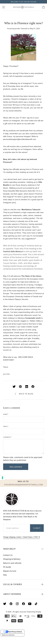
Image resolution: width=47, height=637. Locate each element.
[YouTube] (30, 604)
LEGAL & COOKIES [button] (12, 584)
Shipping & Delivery (11, 559)
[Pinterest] (11, 604)
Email (5, 426)
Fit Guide (7, 567)
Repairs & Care (9, 571)
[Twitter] (5, 604)
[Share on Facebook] (33, 386)
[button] (3, 7)
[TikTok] (36, 604)
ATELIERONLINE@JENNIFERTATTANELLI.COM (23, 484)
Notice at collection (8, 635)
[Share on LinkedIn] (27, 386)
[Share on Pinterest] (20, 386)
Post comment (16, 467)
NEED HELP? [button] (9, 549)
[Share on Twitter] (14, 386)
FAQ (5, 575)
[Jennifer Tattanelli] (11, 499)
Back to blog (26, 394)
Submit (37, 528)
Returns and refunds (12, 563)
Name (5, 414)
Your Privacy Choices (15, 631)
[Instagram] (17, 604)
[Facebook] (23, 604)
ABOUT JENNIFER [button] (12, 594)
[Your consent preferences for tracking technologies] (2, 477)
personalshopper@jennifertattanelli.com (19, 139)
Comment (7, 437)
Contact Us (8, 555)
